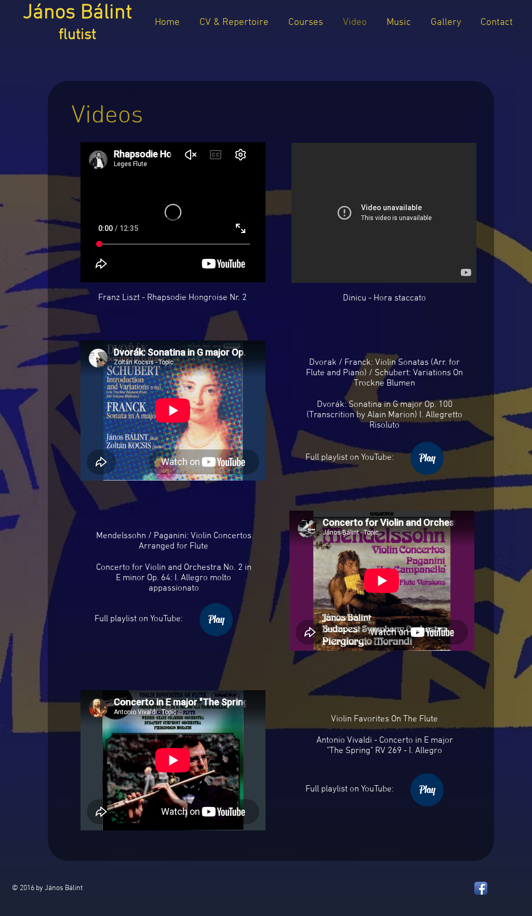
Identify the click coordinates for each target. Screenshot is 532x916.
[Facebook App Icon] (480, 888)
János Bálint (77, 23)
